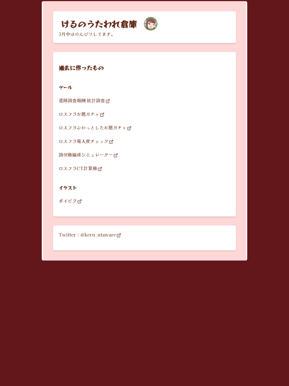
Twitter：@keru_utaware (87, 234)
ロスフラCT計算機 (78, 168)
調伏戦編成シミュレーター (86, 154)
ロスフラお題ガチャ (79, 113)
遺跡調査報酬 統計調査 (82, 100)
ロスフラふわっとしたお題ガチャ (92, 127)
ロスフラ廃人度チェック (83, 141)
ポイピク (68, 200)
